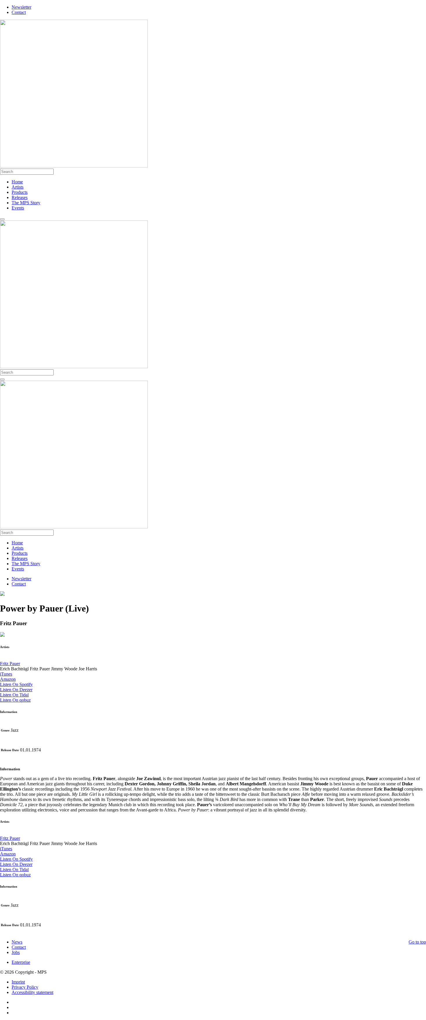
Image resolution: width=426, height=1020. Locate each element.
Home (17, 181)
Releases (20, 197)
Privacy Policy (25, 987)
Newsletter (21, 7)
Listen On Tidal (14, 694)
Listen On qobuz (15, 700)
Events (18, 207)
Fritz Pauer (10, 663)
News (17, 941)
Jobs (16, 952)
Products (20, 192)
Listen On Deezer (16, 689)
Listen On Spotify (16, 684)
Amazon (8, 679)
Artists (17, 187)
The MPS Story (26, 202)
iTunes (6, 674)
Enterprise (21, 962)
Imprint (18, 981)
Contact (19, 12)
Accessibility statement (32, 992)
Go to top (417, 941)
